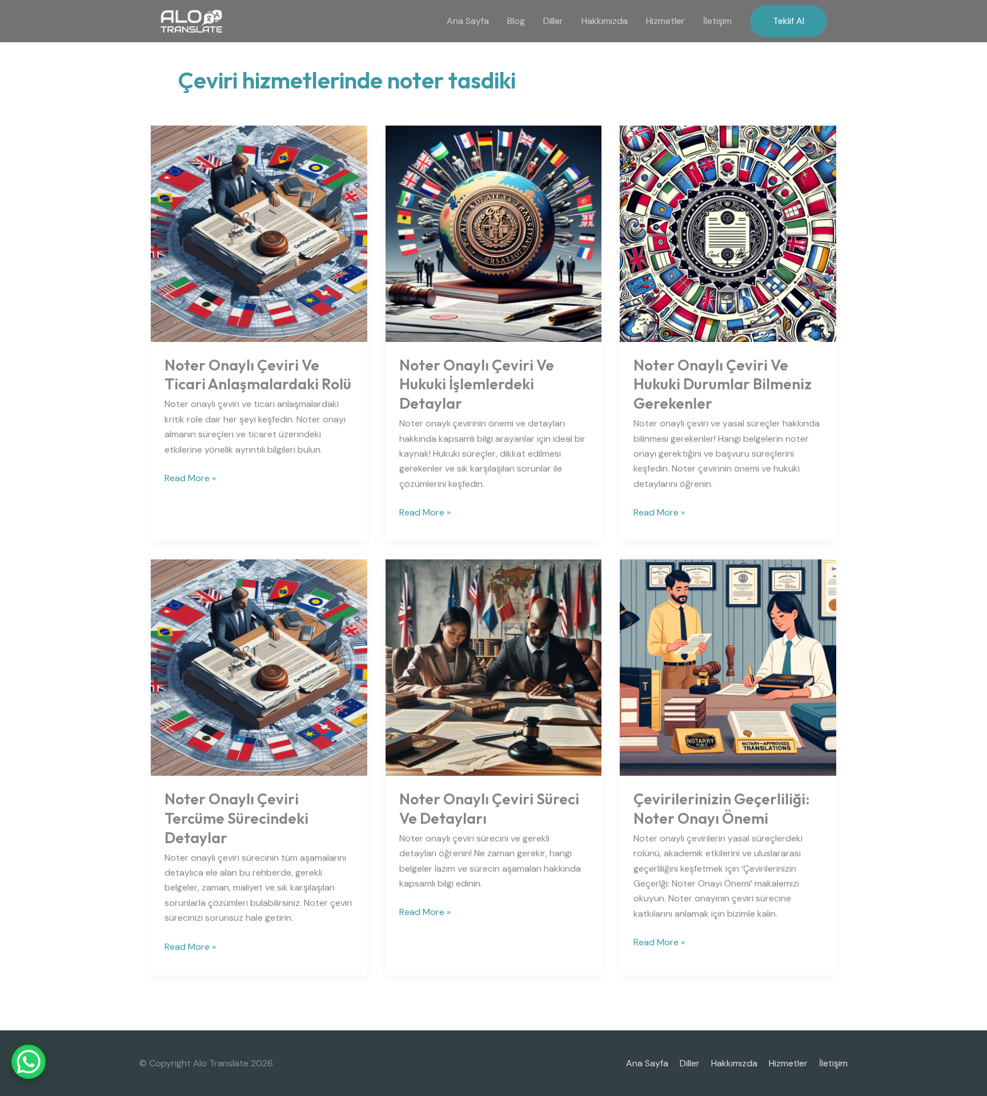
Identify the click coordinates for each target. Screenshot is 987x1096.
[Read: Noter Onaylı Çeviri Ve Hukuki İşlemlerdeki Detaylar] (494, 233)
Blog (516, 21)
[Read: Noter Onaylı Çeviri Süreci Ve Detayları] (494, 667)
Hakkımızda (604, 21)
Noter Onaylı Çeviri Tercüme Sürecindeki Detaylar (236, 818)
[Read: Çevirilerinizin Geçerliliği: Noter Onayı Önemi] (728, 667)
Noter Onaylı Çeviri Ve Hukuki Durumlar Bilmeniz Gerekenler (722, 384)
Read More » (190, 477)
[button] (788, 21)
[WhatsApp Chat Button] (28, 1062)
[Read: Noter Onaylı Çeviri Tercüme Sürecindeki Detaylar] (259, 667)
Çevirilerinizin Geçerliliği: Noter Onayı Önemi (721, 808)
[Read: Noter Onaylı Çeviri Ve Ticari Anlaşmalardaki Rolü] (259, 233)
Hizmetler (665, 21)
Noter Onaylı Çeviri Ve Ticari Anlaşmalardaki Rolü (257, 375)
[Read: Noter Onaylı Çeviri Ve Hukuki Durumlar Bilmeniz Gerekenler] (728, 233)
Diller (553, 21)
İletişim (717, 21)
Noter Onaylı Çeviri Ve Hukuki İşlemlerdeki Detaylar (476, 384)
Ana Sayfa (468, 21)
